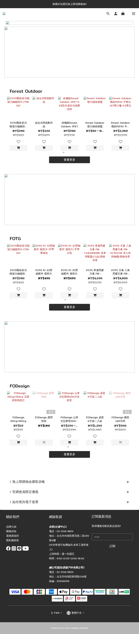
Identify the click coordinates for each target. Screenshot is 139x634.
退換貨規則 (12, 536)
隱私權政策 (12, 540)
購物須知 (11, 531)
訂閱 (112, 546)
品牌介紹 (11, 527)
